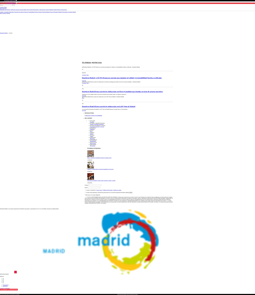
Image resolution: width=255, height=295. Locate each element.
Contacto (4, 13)
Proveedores (21, 12)
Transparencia (5, 285)
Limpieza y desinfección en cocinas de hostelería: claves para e (100, 169)
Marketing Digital (53, 9)
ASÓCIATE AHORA (11, 3)
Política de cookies (117, 190)
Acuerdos (84, 75)
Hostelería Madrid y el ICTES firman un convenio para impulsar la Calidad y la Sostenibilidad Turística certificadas (122, 78)
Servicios (5, 8)
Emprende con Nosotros (5, 9)
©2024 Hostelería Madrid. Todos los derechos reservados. (127, 294)
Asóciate (8, 13)
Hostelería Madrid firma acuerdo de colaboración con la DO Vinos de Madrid (108, 106)
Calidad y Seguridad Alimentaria (7, 12)
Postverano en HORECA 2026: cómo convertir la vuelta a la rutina (101, 180)
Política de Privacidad (107, 190)
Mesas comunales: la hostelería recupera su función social (99, 157)
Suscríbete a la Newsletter (9, 289)
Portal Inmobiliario (46, 12)
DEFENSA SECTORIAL (9, 2)
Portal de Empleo (38, 12)
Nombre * (87, 185)
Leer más (84, 80)
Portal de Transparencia (62, 9)
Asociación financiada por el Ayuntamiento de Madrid (9, 294)
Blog (1, 13)
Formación (16, 12)
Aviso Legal (99, 190)
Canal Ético (5, 286)
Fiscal (28, 9)
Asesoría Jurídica (23, 9)
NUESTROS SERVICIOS (10, 0)
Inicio (1, 8)
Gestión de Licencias (14, 9)
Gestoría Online (3, 7)
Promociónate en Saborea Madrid (69, 12)
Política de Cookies (4, 293)
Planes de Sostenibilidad (29, 12)
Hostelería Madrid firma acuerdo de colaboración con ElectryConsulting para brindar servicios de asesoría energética (122, 91)
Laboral (31, 9)
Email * (86, 187)
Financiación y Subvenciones (39, 9)
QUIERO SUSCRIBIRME (96, 115)
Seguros (47, 9)
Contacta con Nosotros (5, 288)
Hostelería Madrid (4, 33)
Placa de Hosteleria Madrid (56, 12)
